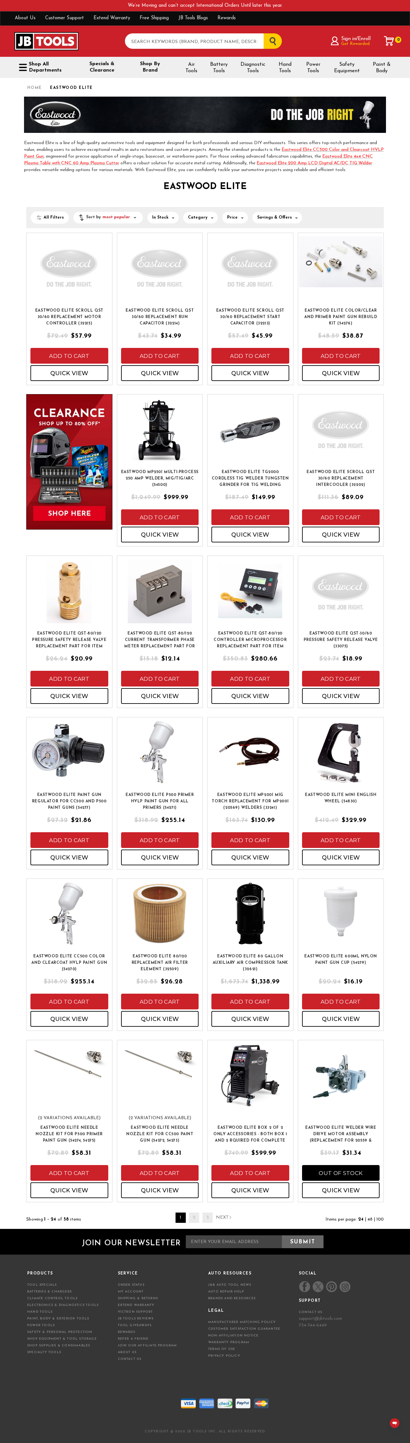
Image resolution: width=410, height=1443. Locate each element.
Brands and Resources (232, 1298)
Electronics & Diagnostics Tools (63, 1305)
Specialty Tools (44, 1352)
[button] (108, 217)
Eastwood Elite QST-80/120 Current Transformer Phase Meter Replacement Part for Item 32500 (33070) (159, 640)
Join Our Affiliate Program (147, 1345)
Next (222, 1217)
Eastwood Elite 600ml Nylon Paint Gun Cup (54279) (340, 960)
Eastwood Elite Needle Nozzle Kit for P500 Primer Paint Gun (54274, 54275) (69, 1134)
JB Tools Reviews (136, 1318)
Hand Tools (285, 67)
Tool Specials (42, 1285)
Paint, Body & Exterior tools (58, 1318)
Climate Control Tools (52, 1298)
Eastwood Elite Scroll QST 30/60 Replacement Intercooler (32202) (341, 478)
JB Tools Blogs (193, 18)
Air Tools (191, 67)
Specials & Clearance (101, 67)
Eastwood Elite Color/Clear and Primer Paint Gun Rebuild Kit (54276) (340, 317)
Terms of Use (221, 1349)
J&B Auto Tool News (229, 1285)
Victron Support (135, 1312)
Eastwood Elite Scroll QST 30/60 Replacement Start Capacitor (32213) (250, 317)
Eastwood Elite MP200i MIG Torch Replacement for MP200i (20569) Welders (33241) (250, 801)
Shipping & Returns (138, 1298)
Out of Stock (341, 1173)
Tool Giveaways (135, 1325)
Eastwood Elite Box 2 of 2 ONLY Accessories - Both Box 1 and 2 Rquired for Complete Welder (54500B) (250, 1134)
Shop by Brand (150, 67)
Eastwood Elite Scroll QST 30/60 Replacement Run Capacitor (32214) (160, 317)
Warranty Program (228, 1342)
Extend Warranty (112, 18)
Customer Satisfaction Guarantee (244, 1329)
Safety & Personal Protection (60, 1332)
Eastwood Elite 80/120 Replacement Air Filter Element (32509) (160, 963)
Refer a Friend (133, 1339)
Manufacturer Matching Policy (242, 1322)
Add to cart (69, 356)
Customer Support (64, 18)
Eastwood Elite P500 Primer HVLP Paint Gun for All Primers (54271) (160, 801)
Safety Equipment (347, 67)
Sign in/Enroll (355, 38)
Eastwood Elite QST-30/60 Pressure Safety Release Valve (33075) (341, 640)
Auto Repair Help (226, 1291)
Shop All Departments (45, 67)
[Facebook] (304, 1286)
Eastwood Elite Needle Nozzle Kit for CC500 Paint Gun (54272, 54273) (159, 1134)
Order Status (131, 1285)
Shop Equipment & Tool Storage (62, 1339)
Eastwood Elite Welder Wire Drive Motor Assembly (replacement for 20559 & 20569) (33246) (340, 1134)
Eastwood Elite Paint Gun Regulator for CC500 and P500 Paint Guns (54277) (69, 801)
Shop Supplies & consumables (58, 1345)
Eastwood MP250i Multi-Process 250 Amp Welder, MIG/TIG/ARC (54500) (160, 478)
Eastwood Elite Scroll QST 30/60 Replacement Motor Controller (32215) (69, 317)
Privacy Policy (224, 1356)
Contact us (311, 1312)
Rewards (226, 18)
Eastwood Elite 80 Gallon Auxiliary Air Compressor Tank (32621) (250, 963)
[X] (318, 1286)
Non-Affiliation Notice (233, 1335)
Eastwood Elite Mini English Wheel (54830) (340, 798)
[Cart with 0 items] (389, 41)
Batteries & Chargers (49, 1291)
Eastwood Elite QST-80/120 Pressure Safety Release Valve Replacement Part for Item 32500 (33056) (69, 640)
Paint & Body (381, 67)
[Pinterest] (331, 1286)
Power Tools (313, 67)
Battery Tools (219, 67)
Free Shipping (154, 18)
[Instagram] (344, 1286)
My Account (131, 1291)
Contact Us (130, 1359)
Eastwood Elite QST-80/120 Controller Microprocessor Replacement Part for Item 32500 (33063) (250, 640)
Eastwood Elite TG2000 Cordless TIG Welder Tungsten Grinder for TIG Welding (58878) (250, 479)
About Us (25, 18)
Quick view (69, 373)
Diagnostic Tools (253, 67)
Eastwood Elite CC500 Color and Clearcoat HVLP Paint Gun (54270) (69, 963)
